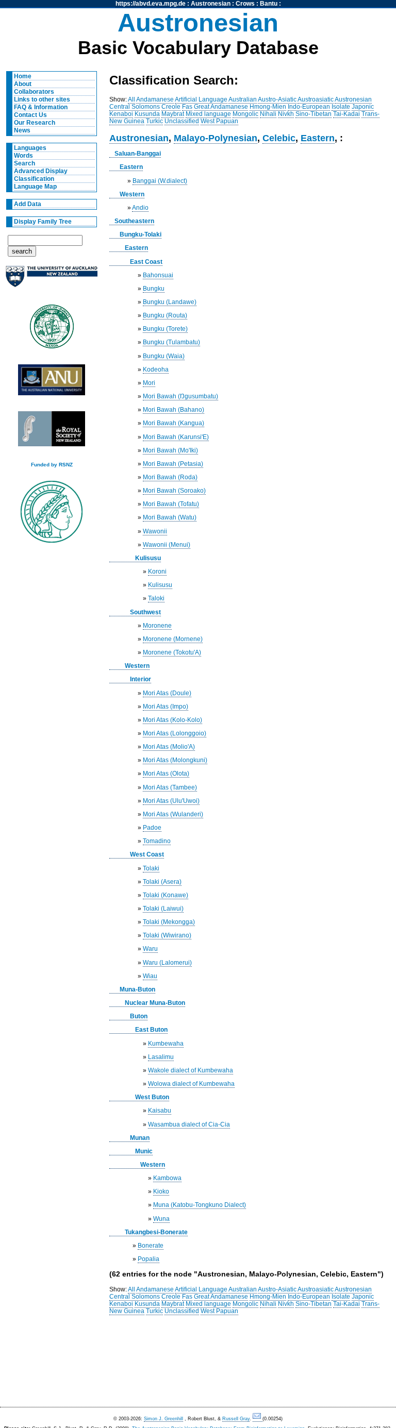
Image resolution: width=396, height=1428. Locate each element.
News (22, 130)
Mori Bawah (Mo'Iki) (170, 450)
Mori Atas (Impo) (165, 706)
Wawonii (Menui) (166, 544)
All (131, 99)
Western (132, 194)
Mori (149, 383)
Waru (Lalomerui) (167, 962)
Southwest (145, 612)
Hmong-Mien (268, 106)
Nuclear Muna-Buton (155, 1002)
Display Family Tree (43, 221)
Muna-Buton (137, 989)
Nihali (268, 113)
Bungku (153, 288)
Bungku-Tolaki (140, 234)
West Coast (147, 854)
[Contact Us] (257, 1419)
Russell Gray (236, 1418)
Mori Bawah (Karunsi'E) (176, 437)
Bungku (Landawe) (169, 302)
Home (22, 76)
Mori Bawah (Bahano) (173, 409)
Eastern (318, 137)
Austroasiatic (316, 99)
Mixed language (208, 113)
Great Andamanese (221, 106)
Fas (187, 106)
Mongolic (245, 113)
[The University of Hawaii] (51, 330)
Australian (242, 99)
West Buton (152, 1097)
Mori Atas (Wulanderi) (173, 814)
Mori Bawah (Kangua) (173, 423)
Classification (34, 178)
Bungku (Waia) (164, 356)
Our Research (34, 122)
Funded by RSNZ (52, 464)
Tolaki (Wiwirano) (167, 935)
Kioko (161, 1191)
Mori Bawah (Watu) (169, 517)
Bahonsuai (158, 275)
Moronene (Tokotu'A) (172, 652)
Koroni (157, 571)
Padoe (152, 827)
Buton (138, 1016)
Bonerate (150, 1245)
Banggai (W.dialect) (160, 180)
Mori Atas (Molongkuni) (175, 760)
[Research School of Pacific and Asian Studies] (51, 382)
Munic (144, 1151)
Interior (140, 679)
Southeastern (134, 221)
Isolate (341, 106)
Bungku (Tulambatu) (171, 342)
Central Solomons (134, 106)
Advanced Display (41, 171)
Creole (170, 106)
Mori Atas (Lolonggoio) (174, 733)
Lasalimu (161, 1057)
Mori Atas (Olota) (166, 773)
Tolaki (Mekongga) (169, 922)
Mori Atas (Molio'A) (169, 746)
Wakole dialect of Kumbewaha (190, 1070)
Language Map (35, 186)
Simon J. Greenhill (163, 1418)
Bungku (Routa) (165, 315)
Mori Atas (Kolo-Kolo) (172, 720)
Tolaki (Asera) (162, 881)
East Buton (151, 1029)
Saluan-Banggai (137, 153)
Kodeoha (156, 369)
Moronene (157, 625)
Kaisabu (159, 1110)
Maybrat (172, 113)
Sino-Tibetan (313, 113)
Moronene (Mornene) (173, 639)
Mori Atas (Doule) (167, 693)
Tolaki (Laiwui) (163, 908)
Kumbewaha (166, 1043)
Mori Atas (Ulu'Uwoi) (171, 800)
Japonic (363, 106)
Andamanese (155, 99)
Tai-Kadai (346, 113)
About (22, 84)
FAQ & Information (41, 107)
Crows (245, 3)
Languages (30, 148)
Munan (140, 1137)
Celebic (278, 137)
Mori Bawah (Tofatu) (171, 504)
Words (23, 155)
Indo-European (309, 106)
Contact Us (30, 115)
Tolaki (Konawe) (165, 895)
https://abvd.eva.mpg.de (151, 3)
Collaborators (34, 91)
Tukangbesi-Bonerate (156, 1232)
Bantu (268, 3)
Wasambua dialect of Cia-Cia (189, 1124)
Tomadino (157, 841)
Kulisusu (148, 558)
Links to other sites (42, 99)
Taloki (156, 598)
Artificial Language (201, 99)
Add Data (27, 204)
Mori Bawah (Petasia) (173, 463)
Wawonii (155, 531)
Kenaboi (121, 113)
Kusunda (147, 113)
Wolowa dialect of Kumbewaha (191, 1083)
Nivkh (286, 113)
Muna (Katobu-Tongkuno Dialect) (199, 1204)
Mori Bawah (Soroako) (174, 490)
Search (24, 163)
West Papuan (219, 121)
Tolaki (151, 868)
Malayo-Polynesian (215, 137)
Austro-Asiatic (277, 99)
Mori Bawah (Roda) (170, 477)
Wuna (161, 1218)
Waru (150, 948)
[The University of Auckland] (51, 280)
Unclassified (181, 121)
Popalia (148, 1259)
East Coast (146, 261)
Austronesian (210, 3)
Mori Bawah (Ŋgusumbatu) (180, 396)
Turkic (154, 121)
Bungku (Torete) (165, 328)
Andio (140, 207)
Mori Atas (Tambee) (170, 787)
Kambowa (167, 1178)
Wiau (150, 976)
